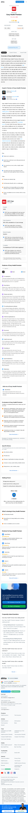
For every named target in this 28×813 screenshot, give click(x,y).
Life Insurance (17, 720)
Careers (5, 769)
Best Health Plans (4, 746)
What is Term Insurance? (19, 744)
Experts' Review (13, 52)
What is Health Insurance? (6, 744)
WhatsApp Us (16, 691)
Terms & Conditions (5, 758)
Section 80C (17, 752)
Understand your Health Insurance (6, 731)
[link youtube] (2, 773)
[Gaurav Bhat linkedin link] (17, 96)
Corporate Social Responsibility (18, 766)
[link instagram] (11, 773)
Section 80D (3, 752)
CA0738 (2, 783)
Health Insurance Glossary (20, 763)
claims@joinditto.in (11, 702)
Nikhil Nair (13, 91)
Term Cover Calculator (6, 739)
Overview (4, 52)
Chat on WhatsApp (15, 606)
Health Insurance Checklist (6, 734)
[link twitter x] (5, 773)
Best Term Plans (17, 746)
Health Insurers (4, 760)
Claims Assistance (5, 763)
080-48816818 (4, 702)
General (2, 725)
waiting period (5, 111)
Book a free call (7, 691)
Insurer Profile (23, 52)
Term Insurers (17, 760)
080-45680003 (4, 697)
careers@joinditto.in (5, 709)
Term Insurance (17, 715)
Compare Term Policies (20, 736)
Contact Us (17, 769)
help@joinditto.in (11, 697)
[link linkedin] (8, 773)
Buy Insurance (19, 1)
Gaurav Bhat (14, 96)
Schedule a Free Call (14, 602)
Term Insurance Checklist (20, 734)
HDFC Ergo (14, 12)
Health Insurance (4, 715)
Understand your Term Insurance (19, 731)
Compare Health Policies (6, 736)
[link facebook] (15, 773)
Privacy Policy (18, 758)
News (15, 723)
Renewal (3, 765)
